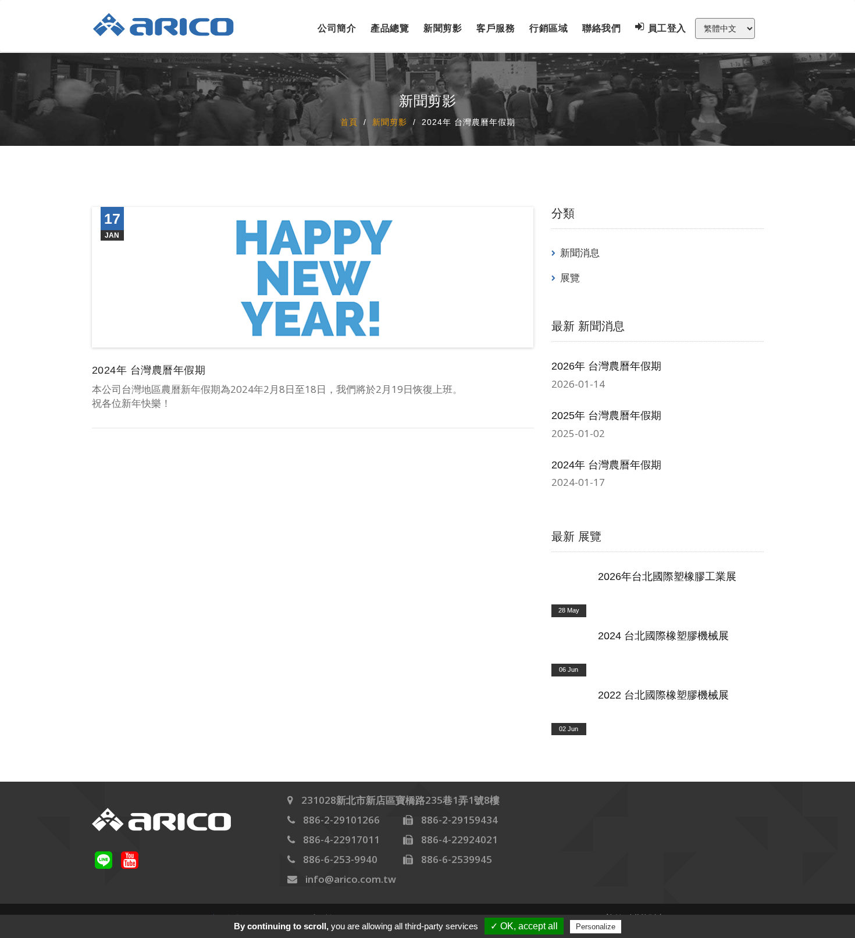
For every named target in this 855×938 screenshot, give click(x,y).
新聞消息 (580, 252)
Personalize (595, 926)
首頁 (349, 121)
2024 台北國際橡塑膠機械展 (663, 636)
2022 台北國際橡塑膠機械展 (663, 695)
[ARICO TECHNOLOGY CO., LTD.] (171, 24)
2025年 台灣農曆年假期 (606, 415)
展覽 (570, 277)
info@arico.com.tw (350, 879)
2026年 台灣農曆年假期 (606, 366)
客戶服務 (495, 28)
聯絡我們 (601, 28)
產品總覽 (389, 28)
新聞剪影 (442, 28)
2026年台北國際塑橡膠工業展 (667, 576)
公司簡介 (337, 28)
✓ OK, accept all (524, 926)
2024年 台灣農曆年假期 (606, 465)
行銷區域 (548, 28)
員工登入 (667, 28)
